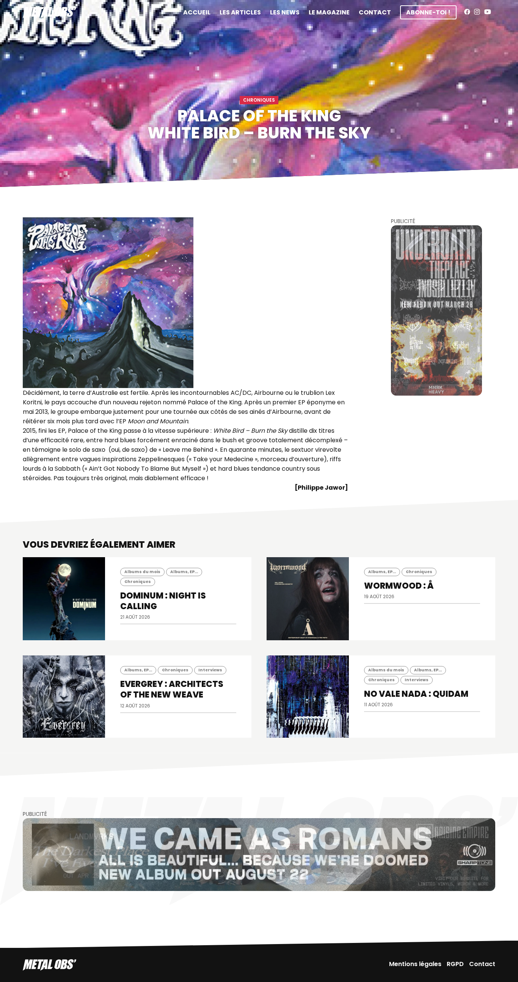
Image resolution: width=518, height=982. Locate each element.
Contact (375, 12)
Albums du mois (142, 572)
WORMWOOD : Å (399, 586)
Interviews (210, 670)
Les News (285, 12)
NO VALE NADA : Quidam (416, 694)
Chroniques (259, 100)
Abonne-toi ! (428, 12)
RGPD (455, 964)
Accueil (196, 12)
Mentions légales (415, 964)
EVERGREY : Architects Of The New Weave (171, 689)
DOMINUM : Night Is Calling (163, 601)
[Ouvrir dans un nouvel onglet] (436, 310)
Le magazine (329, 12)
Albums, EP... (184, 572)
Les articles (240, 12)
